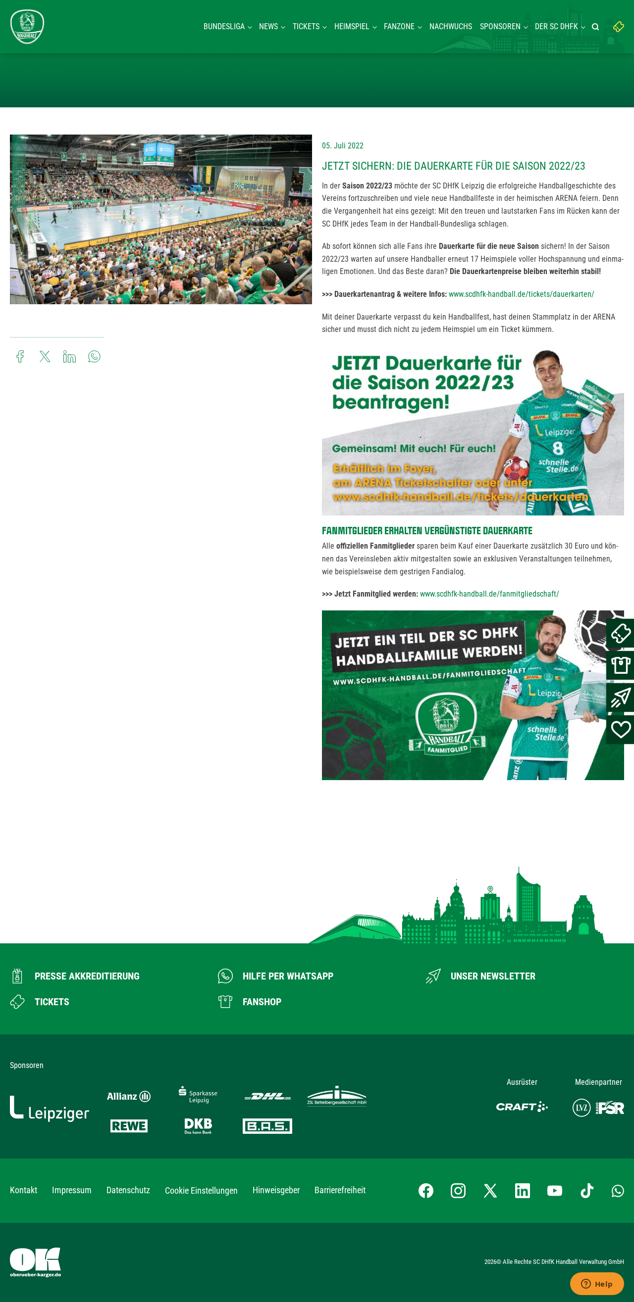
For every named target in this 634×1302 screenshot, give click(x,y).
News (268, 26)
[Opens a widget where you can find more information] (597, 1284)
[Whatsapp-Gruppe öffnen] (618, 1190)
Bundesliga (224, 26)
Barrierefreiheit (340, 1190)
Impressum (72, 1190)
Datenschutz (128, 1190)
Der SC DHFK (556, 26)
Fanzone (399, 26)
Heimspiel (352, 26)
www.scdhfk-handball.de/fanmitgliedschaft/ (489, 594)
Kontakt (23, 1190)
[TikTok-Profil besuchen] (587, 1190)
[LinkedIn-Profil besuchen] (522, 1190)
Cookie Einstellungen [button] (201, 1190)
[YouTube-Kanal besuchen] (554, 1190)
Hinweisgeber (276, 1190)
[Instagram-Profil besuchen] (458, 1190)
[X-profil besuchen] (490, 1190)
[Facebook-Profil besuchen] (426, 1190)
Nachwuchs (450, 26)
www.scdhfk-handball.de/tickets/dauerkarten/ (521, 294)
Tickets (306, 26)
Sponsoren (500, 26)
